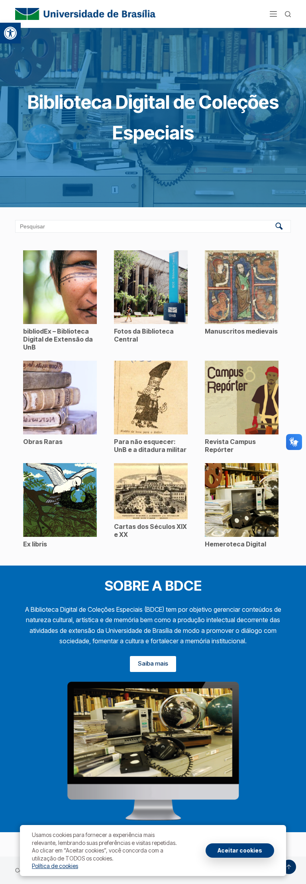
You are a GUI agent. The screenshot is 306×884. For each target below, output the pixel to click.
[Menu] (273, 14)
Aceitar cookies (240, 850)
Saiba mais (153, 663)
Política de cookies (55, 865)
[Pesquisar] (288, 14)
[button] (10, 33)
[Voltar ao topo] (289, 867)
